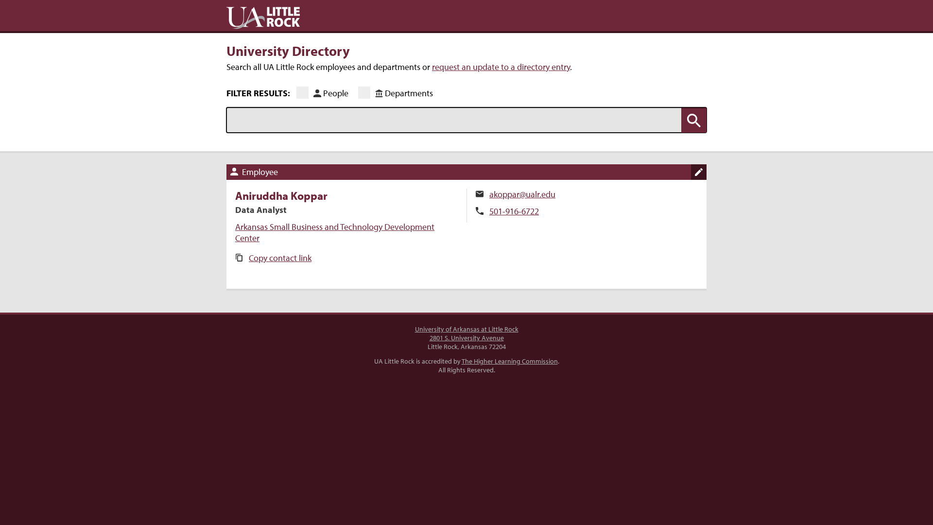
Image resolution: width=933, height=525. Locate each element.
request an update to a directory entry (501, 66)
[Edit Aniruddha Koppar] (699, 172)
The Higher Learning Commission (510, 361)
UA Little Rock (263, 18)
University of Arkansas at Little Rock (466, 329)
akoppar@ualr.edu (522, 194)
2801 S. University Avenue (467, 337)
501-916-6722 (514, 211)
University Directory (288, 50)
